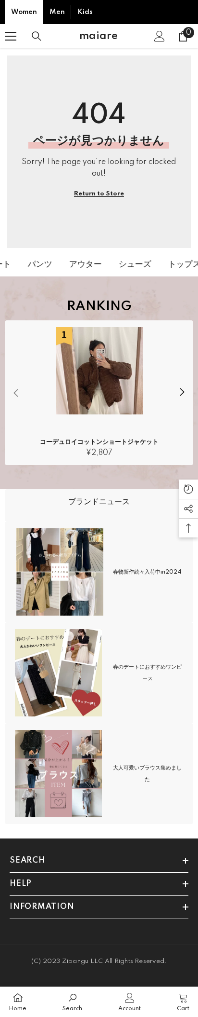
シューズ (131, 264)
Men (57, 12)
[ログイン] (159, 36)
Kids (84, 12)
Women (24, 12)
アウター (82, 264)
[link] (99, 505)
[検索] (36, 36)
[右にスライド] (181, 392)
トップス (181, 264)
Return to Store (99, 194)
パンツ (37, 264)
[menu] (10, 36)
